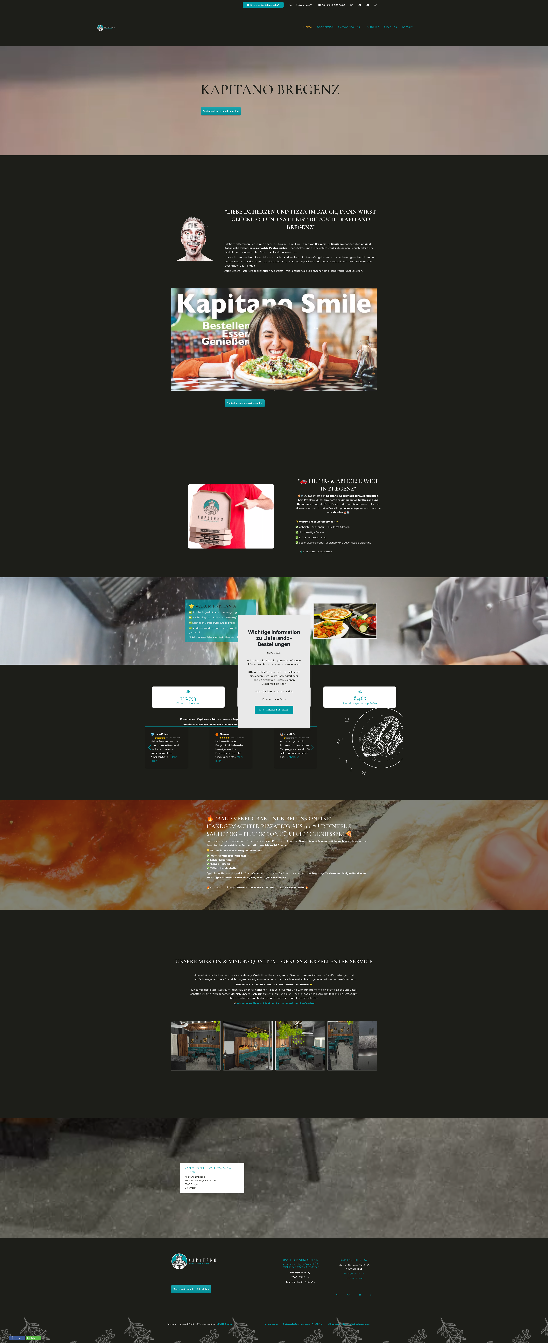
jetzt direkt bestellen (274, 709)
